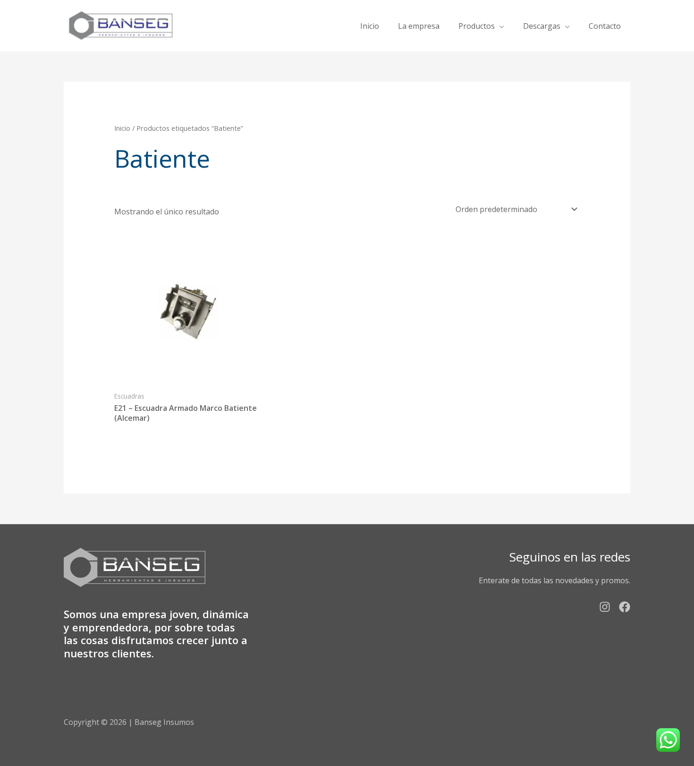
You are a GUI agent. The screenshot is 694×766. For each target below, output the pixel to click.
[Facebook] (624, 607)
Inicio (369, 26)
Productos (476, 26)
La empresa (419, 26)
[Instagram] (604, 607)
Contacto (605, 26)
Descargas (541, 26)
